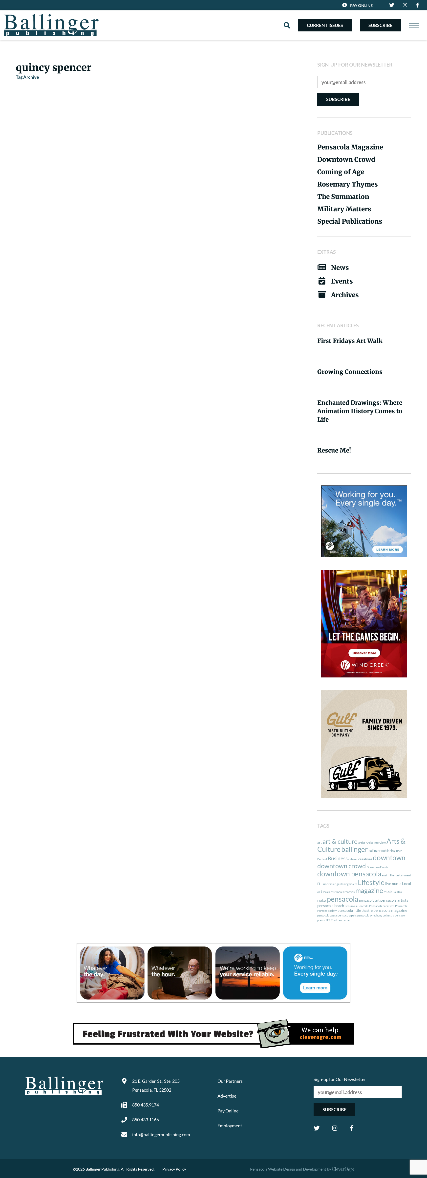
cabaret (353, 859)
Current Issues (325, 25)
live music (393, 883)
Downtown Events (377, 867)
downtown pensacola (349, 874)
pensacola (342, 898)
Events (342, 281)
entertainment (401, 875)
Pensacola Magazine (350, 147)
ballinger (354, 849)
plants (321, 920)
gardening (343, 884)
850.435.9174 (145, 1104)
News (340, 268)
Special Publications (349, 221)
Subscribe (380, 25)
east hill (387, 875)
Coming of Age (340, 172)
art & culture (340, 841)
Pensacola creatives (381, 906)
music (388, 892)
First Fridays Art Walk (350, 341)
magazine (369, 890)
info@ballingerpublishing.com (161, 1134)
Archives (345, 295)
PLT (327, 920)
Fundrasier (328, 884)
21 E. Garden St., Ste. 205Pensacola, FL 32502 (156, 1085)
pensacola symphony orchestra (375, 915)
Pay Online (361, 5)
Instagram (334, 1128)
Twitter (317, 1128)
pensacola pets (347, 915)
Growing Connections (350, 372)
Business (338, 858)
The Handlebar (340, 920)
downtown (389, 857)
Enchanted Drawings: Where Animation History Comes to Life (359, 411)
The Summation (343, 196)
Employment (229, 1125)
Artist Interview (376, 842)
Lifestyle (371, 882)
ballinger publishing (381, 851)
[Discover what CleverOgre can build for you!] (213, 1034)
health (353, 884)
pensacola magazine (390, 910)
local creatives (345, 891)
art (319, 842)
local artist (329, 891)
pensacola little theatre (355, 911)
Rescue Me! (334, 450)
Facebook (352, 1128)
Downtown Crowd (346, 159)
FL (319, 884)
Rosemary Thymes (347, 184)
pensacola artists (394, 900)
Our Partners (230, 1081)
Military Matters (344, 209)
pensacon (400, 915)
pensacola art (369, 900)
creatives (365, 859)
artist (361, 842)
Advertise (226, 1096)
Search (287, 25)
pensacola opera (327, 915)
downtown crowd (341, 866)
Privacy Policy (174, 1169)
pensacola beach (330, 905)
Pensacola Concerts (356, 906)
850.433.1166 (145, 1119)
